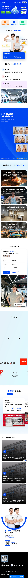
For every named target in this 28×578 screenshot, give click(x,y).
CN (15, 2)
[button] (9, 338)
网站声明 (3, 574)
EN (17, 2)
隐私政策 (7, 574)
